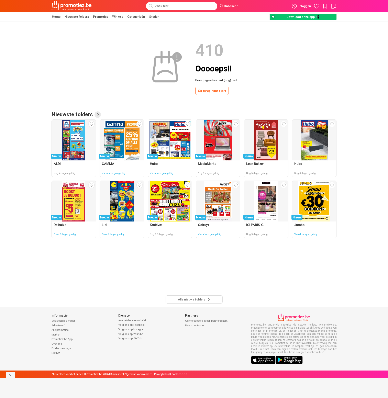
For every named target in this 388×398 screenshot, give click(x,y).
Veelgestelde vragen (64, 320)
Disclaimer (116, 374)
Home (56, 17)
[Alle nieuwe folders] (98, 114)
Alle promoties (60, 329)
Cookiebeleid (179, 374)
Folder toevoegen (62, 348)
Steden (154, 17)
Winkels (117, 17)
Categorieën (136, 17)
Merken (56, 334)
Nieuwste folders (77, 17)
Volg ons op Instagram (131, 329)
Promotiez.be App (62, 339)
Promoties (100, 17)
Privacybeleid (162, 374)
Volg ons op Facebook (131, 324)
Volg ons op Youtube (130, 334)
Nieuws (56, 352)
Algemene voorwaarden (138, 374)
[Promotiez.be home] (72, 6)
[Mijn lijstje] (333, 6)
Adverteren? (59, 325)
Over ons (57, 343)
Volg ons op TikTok (130, 338)
